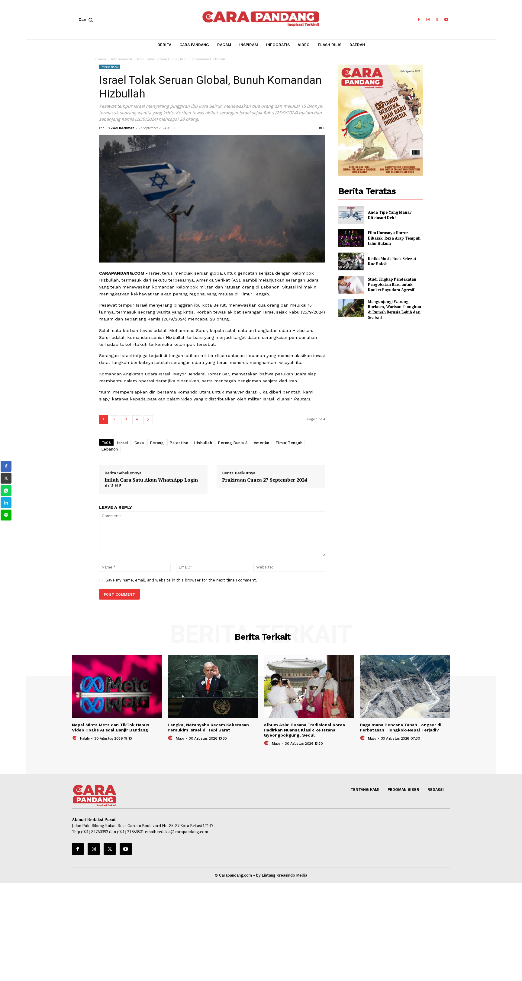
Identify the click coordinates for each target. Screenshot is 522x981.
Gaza (139, 442)
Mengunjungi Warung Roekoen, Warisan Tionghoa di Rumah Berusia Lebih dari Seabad (394, 309)
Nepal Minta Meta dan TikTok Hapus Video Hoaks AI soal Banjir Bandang (110, 727)
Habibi (85, 738)
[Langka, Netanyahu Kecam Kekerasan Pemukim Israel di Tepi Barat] (213, 686)
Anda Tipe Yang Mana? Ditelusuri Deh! (390, 215)
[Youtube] (446, 20)
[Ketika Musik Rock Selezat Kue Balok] (351, 261)
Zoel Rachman (122, 128)
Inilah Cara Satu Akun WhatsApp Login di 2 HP (151, 483)
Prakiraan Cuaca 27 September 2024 (264, 480)
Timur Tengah (289, 442)
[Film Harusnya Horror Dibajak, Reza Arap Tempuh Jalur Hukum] (351, 238)
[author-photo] (75, 738)
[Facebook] (418, 20)
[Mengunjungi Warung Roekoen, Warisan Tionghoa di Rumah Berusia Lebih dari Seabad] (351, 308)
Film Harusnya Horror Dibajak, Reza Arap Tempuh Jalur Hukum (394, 238)
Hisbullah (203, 442)
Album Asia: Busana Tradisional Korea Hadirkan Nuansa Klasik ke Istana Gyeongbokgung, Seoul (304, 730)
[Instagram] (428, 20)
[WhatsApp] (6, 490)
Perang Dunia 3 (232, 442)
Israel (122, 442)
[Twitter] (437, 20)
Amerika (261, 442)
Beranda (99, 59)
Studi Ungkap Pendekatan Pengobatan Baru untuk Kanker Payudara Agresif (392, 284)
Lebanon (110, 449)
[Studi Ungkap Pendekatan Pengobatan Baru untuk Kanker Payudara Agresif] (351, 285)
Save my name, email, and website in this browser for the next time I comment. (181, 580)
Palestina (179, 442)
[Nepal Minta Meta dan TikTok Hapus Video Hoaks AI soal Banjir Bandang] (117, 686)
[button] (87, 19)
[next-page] (148, 419)
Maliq (180, 738)
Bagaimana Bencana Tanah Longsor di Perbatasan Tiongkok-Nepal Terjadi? (400, 727)
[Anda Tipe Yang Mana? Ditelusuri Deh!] (351, 215)
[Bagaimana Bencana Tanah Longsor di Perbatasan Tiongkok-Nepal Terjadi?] (405, 686)
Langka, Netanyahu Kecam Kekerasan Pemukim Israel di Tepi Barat (208, 727)
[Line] (6, 515)
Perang (157, 442)
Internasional (121, 59)
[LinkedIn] (6, 502)
